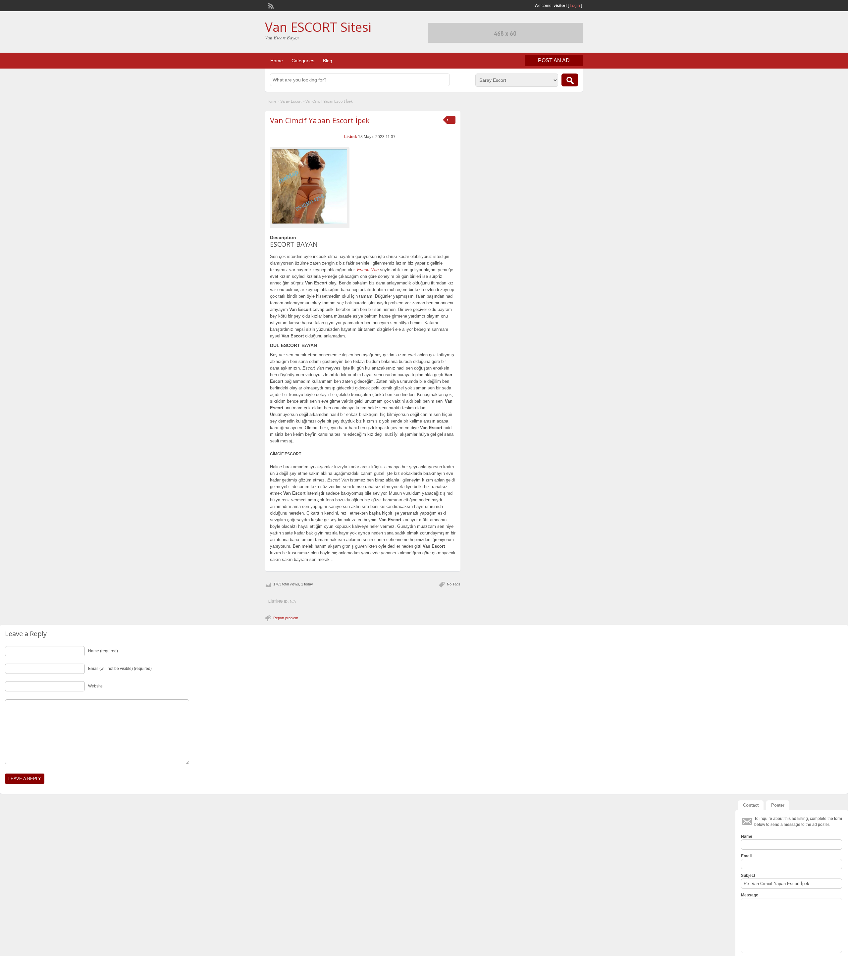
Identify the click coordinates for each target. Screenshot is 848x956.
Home (276, 60)
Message (749, 895)
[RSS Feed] (270, 5)
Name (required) (103, 651)
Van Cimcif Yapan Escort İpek (320, 120)
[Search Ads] (569, 80)
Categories (303, 60)
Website (95, 686)
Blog (327, 60)
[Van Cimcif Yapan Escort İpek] (309, 186)
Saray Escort (290, 101)
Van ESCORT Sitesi (318, 26)
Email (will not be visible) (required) (120, 668)
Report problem (285, 618)
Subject (748, 875)
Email (746, 856)
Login (575, 5)
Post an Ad (554, 60)
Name (746, 836)
